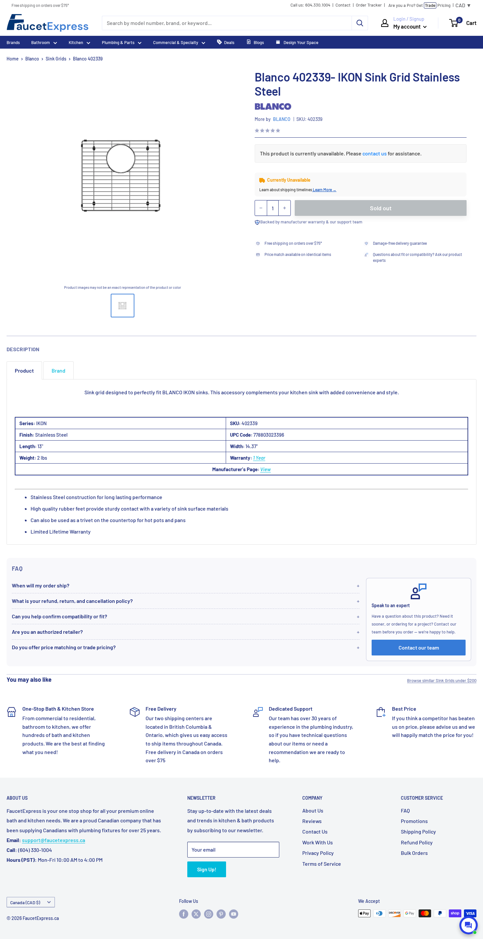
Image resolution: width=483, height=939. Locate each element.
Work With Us (317, 842)
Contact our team (419, 647)
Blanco (32, 58)
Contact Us (315, 831)
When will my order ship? (40, 585)
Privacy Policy (318, 853)
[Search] (360, 23)
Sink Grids (56, 58)
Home (13, 58)
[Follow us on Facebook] (183, 914)
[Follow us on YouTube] (233, 914)
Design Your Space (300, 42)
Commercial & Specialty (175, 42)
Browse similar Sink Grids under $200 (441, 680)
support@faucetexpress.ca (53, 840)
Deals (229, 42)
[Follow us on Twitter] (196, 914)
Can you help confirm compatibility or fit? (59, 616)
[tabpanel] (241, 462)
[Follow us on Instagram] (208, 914)
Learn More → (324, 189)
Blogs (259, 42)
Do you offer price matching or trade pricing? (64, 647)
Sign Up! (206, 869)
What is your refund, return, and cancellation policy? (72, 601)
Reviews (312, 821)
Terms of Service (321, 863)
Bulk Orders (414, 853)
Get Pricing (419, 5)
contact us (374, 153)
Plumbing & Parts (118, 42)
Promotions (414, 821)
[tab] (24, 370)
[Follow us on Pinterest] (221, 914)
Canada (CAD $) (25, 902)
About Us (312, 810)
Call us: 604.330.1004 (310, 5)
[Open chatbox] (468, 925)
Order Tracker (369, 5)
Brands (13, 42)
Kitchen (76, 42)
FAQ (405, 810)
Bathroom (40, 42)
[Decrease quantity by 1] (261, 208)
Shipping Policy (418, 831)
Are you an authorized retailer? (47, 632)
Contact (343, 5)
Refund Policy (417, 842)
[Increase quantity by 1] (284, 208)
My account (407, 26)
